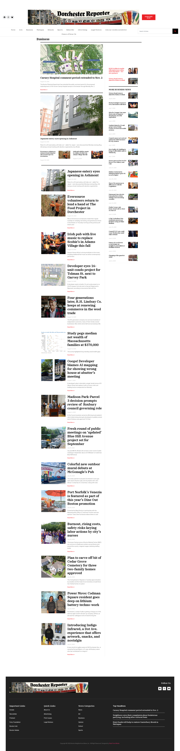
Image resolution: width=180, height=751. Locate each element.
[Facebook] (4, 17)
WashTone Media (114, 743)
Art (79, 714)
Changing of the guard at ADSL (116, 256)
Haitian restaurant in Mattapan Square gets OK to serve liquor (117, 173)
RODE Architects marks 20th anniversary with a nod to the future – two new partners (116, 71)
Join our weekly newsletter (116, 30)
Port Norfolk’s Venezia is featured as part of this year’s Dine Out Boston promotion (84, 498)
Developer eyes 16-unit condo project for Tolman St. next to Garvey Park (83, 271)
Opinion (80, 722)
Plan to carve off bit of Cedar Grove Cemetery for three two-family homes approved (84, 565)
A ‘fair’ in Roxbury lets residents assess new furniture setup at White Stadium (116, 221)
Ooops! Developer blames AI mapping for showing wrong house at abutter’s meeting (82, 368)
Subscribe (70, 30)
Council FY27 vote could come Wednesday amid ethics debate (116, 233)
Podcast (12, 718)
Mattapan (40, 30)
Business (29, 30)
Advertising (82, 30)
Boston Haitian (14, 730)
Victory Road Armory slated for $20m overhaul (117, 79)
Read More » (43, 89)
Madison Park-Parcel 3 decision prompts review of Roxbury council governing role (84, 402)
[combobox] (155, 31)
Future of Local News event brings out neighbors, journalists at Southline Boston (117, 245)
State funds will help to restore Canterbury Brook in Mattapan (135, 723)
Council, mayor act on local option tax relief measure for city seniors (117, 139)
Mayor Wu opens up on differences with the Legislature (116, 184)
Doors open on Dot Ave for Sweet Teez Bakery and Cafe (117, 162)
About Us (47, 710)
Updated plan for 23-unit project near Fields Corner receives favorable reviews (117, 128)
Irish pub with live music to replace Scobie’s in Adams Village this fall (81, 153)
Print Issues (48, 718)
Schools (51, 30)
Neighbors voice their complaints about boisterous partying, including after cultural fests (135, 716)
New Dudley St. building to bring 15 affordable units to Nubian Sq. (117, 151)
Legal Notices (96, 30)
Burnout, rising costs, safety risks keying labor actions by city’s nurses (84, 529)
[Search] (175, 31)
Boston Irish (13, 726)
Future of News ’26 (69, 34)
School (80, 726)
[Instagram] (8, 17)
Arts (20, 30)
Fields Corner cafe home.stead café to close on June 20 (117, 208)
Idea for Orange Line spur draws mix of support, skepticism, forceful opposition (117, 115)
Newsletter (13, 714)
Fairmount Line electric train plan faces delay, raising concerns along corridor (116, 197)
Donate (11, 710)
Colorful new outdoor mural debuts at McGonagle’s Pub (83, 468)
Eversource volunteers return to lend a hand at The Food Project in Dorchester (48, 154)
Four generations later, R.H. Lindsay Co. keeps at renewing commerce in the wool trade (84, 305)
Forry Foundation (14, 722)
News (13, 30)
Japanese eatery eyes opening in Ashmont (58, 139)
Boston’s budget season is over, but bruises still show (117, 103)
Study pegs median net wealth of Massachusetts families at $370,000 (83, 339)
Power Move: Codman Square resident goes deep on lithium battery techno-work (83, 599)
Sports (60, 30)
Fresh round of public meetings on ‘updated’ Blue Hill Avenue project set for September (84, 436)
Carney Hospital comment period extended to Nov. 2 (71, 77)
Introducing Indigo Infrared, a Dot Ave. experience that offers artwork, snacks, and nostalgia (84, 632)
